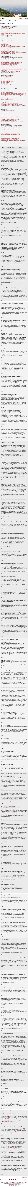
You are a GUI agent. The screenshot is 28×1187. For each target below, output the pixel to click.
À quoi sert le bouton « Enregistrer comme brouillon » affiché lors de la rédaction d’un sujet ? (13, 70)
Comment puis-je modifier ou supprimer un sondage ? (10, 63)
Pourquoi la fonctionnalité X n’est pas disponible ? (9, 139)
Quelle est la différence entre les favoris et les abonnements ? (12, 125)
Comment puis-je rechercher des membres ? (9, 120)
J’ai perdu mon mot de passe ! (6, 35)
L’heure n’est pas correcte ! (6, 45)
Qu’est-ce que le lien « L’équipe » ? (7, 99)
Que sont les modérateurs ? (6, 91)
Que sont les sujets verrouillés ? (6, 84)
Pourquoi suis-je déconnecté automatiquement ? (9, 36)
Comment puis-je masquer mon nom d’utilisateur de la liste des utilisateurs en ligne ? (12, 44)
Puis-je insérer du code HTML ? (6, 77)
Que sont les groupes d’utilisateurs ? (7, 92)
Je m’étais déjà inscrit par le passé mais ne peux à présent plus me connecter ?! (13, 34)
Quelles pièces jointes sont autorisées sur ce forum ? (10, 133)
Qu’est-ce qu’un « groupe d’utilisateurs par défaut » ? (10, 98)
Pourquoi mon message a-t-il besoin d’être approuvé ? (10, 71)
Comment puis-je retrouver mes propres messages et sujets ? (12, 121)
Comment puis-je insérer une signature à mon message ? (11, 59)
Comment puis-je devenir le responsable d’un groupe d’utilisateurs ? (13, 94)
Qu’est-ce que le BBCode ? (6, 76)
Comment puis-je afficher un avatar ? (7, 50)
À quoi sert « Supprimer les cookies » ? (8, 37)
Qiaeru (19, 1184)
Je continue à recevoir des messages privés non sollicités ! (11, 104)
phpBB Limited (9, 1116)
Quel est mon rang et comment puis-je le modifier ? (10, 51)
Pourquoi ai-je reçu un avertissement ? (8, 66)
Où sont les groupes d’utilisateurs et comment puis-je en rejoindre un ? (13, 93)
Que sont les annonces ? (5, 82)
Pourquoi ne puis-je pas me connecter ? (8, 32)
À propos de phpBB (5, 1121)
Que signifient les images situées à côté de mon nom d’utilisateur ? (13, 48)
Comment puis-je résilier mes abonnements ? (9, 129)
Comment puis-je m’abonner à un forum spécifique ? (10, 127)
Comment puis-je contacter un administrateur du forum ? (11, 142)
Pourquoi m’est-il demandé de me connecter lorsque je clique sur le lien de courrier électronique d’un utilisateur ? (13, 53)
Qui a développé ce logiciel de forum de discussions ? (10, 138)
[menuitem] (3, 18)
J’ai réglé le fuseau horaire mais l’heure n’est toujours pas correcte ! (13, 46)
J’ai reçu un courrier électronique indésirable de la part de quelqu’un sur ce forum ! (14, 106)
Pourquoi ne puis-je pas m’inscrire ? (7, 29)
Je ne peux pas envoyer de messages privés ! (9, 103)
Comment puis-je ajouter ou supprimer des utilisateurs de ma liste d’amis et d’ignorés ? (14, 112)
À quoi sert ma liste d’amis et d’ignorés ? (8, 110)
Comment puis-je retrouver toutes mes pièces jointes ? (11, 134)
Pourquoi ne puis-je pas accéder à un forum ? (9, 64)
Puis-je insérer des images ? (6, 80)
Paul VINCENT (12, 1182)
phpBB (10, 1183)
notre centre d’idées (21, 1130)
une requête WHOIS (13, 1146)
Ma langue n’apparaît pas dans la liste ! (8, 47)
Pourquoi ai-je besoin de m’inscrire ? (7, 27)
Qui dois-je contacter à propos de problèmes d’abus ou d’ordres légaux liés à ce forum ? (13, 141)
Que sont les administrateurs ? (6, 89)
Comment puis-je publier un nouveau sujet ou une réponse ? (11, 57)
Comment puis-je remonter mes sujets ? (8, 72)
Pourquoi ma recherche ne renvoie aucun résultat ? (10, 118)
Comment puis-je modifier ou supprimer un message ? (10, 58)
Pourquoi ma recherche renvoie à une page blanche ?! (10, 119)
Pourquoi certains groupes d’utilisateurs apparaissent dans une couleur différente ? (13, 96)
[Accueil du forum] (19, 15)
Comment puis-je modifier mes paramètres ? (9, 41)
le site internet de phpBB (6, 371)
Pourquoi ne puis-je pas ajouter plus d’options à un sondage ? (12, 62)
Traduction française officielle (12, 1184)
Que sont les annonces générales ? (7, 81)
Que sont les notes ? (4, 83)
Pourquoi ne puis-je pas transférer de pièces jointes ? (10, 65)
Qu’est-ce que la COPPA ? (5, 28)
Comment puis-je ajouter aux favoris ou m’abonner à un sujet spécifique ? (14, 126)
